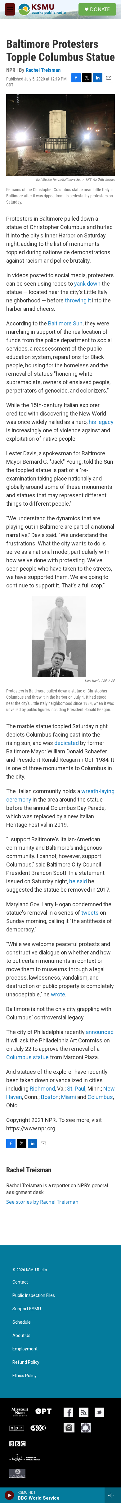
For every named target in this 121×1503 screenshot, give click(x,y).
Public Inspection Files (33, 1295)
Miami (68, 1097)
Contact (20, 1282)
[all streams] (113, 1495)
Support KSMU (26, 1309)
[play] (9, 1495)
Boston (50, 1097)
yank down (87, 283)
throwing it (77, 300)
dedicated (66, 743)
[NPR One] (86, 1427)
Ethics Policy (24, 1375)
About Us (21, 1335)
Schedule (21, 1322)
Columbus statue (27, 1057)
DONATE (100, 9)
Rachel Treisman (43, 70)
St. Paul (76, 1088)
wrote (58, 994)
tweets (90, 912)
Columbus (100, 1097)
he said (78, 881)
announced (100, 1032)
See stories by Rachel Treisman (42, 1201)
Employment (25, 1349)
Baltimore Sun (65, 323)
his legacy (101, 422)
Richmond (42, 1088)
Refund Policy (25, 1362)
